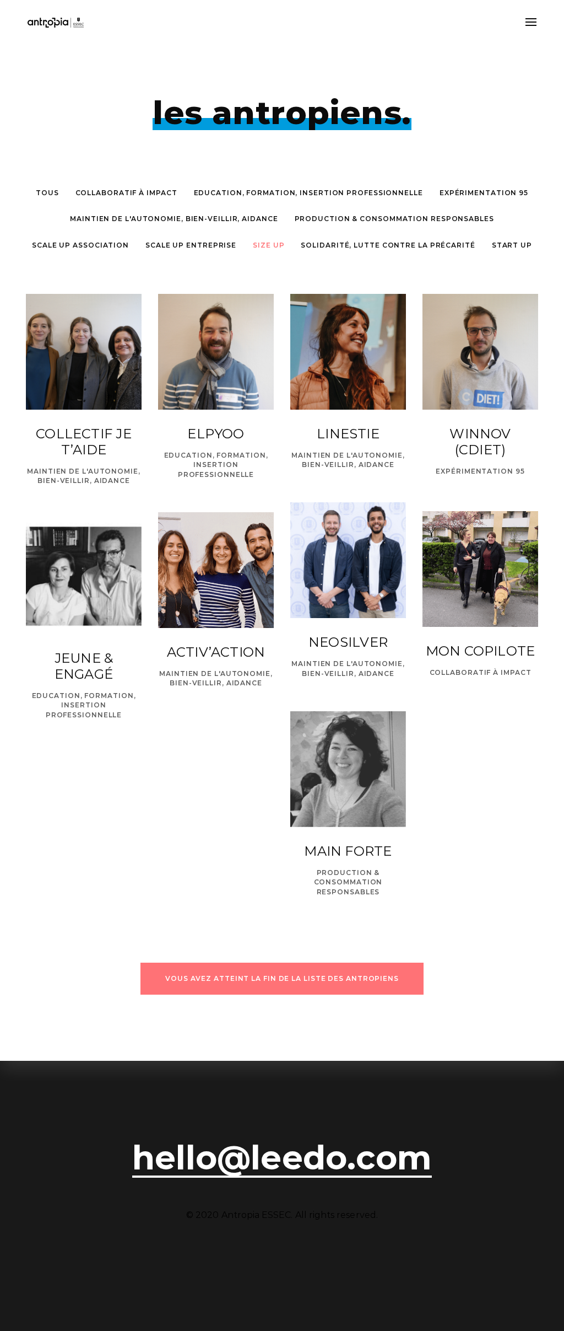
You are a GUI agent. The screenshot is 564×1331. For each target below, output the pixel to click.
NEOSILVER (348, 642)
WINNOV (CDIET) (480, 442)
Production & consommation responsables (394, 218)
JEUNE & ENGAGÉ (84, 666)
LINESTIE (348, 434)
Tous (47, 193)
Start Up (512, 245)
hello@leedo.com (282, 1158)
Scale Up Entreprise (190, 245)
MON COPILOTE (480, 651)
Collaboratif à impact (126, 193)
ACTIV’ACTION (216, 652)
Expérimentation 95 (484, 193)
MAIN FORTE (348, 851)
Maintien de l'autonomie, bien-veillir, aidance (174, 218)
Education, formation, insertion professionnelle (308, 193)
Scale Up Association (80, 245)
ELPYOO (215, 434)
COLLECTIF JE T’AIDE (84, 442)
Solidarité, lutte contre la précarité (388, 245)
